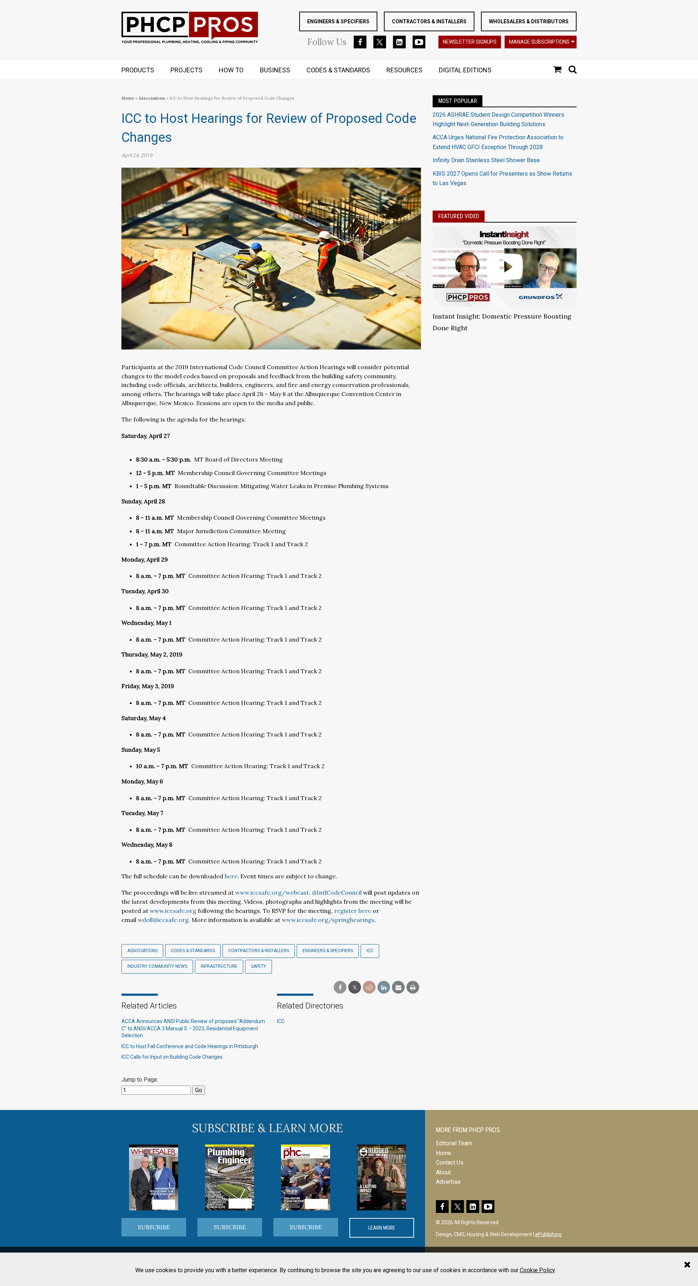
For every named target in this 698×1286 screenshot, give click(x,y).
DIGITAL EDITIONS (465, 70)
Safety (258, 966)
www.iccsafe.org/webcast (272, 892)
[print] (412, 987)
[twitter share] (354, 987)
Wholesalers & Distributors (529, 21)
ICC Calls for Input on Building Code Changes (171, 1057)
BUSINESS (275, 70)
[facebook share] (340, 987)
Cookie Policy (537, 1270)
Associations (152, 98)
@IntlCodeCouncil (337, 892)
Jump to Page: (139, 1079)
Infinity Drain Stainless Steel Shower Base (486, 160)
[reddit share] (369, 987)
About (443, 1172)
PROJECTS (186, 70)
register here (352, 910)
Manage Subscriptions (539, 42)
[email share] (398, 987)
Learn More (381, 1228)
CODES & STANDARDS (338, 70)
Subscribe (154, 1227)
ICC (369, 950)
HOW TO (231, 70)
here (231, 876)
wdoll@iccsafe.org (163, 919)
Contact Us (450, 1162)
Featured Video (458, 216)
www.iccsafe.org (173, 910)
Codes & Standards (193, 950)
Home (127, 98)
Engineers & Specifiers (338, 21)
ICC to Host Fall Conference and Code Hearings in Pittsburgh (190, 1046)
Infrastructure (219, 966)
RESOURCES (404, 70)
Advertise (448, 1181)
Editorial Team (454, 1143)
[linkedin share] (383, 987)
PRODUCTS (137, 70)
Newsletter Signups (470, 42)
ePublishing (548, 1234)
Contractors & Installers (429, 21)
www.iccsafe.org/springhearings (328, 919)
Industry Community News (157, 966)
